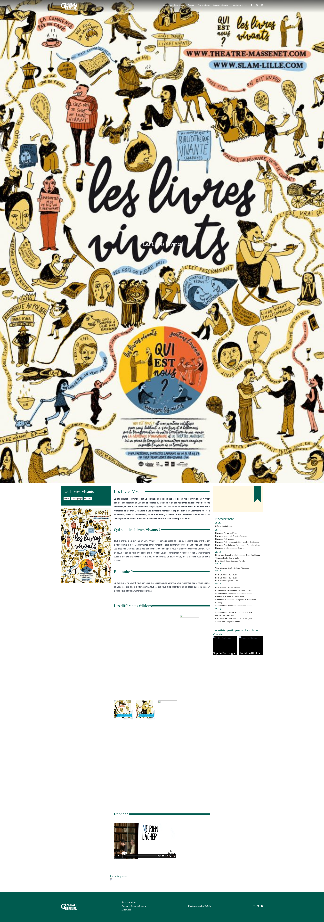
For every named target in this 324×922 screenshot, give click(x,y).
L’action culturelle (220, 5)
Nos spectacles (204, 5)
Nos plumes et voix (239, 5)
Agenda (191, 5)
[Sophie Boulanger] (222, 638)
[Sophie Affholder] (248, 638)
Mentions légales (196, 906)
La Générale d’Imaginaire (173, 5)
